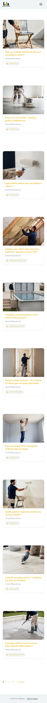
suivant (20, 682)
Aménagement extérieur (16, 326)
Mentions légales (32, 699)
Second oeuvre (14, 63)
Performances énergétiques (17, 260)
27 (13, 682)
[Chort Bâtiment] (6, 4)
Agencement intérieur (16, 392)
